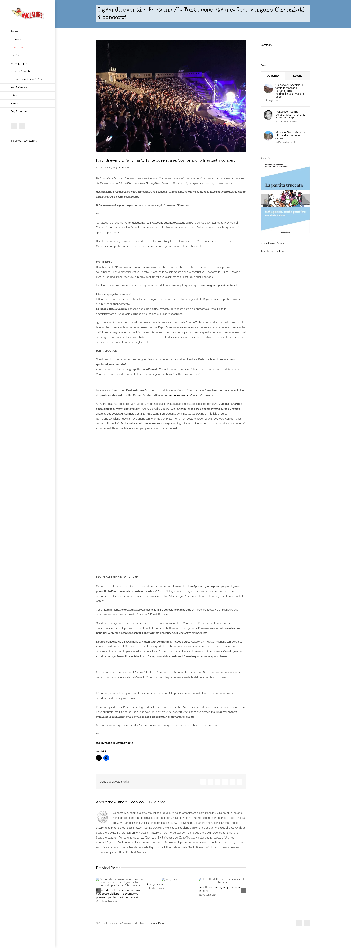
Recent (297, 76)
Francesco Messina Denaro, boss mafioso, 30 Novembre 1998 (290, 114)
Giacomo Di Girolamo (146, 802)
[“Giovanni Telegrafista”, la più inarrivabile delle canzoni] (268, 133)
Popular (273, 76)
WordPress (158, 923)
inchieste (124, 167)
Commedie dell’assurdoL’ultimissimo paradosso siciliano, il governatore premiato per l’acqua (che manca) (118, 893)
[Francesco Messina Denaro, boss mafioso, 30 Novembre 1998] (268, 112)
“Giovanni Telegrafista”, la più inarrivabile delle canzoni (290, 135)
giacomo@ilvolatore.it (24, 140)
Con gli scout (155, 884)
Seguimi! (267, 45)
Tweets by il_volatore (273, 251)
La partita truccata (285, 233)
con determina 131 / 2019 (183, 395)
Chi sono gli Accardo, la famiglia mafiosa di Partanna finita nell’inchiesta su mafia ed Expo (290, 91)
